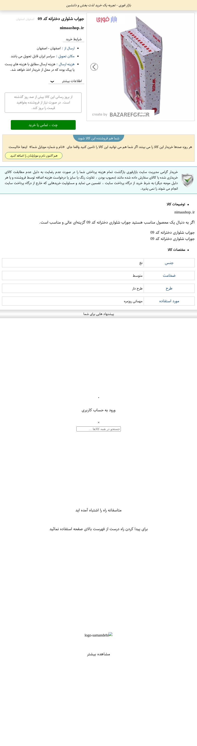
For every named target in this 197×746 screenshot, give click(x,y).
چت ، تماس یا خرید (43, 125)
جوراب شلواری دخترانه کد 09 (108, 222)
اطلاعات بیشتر (65, 81)
